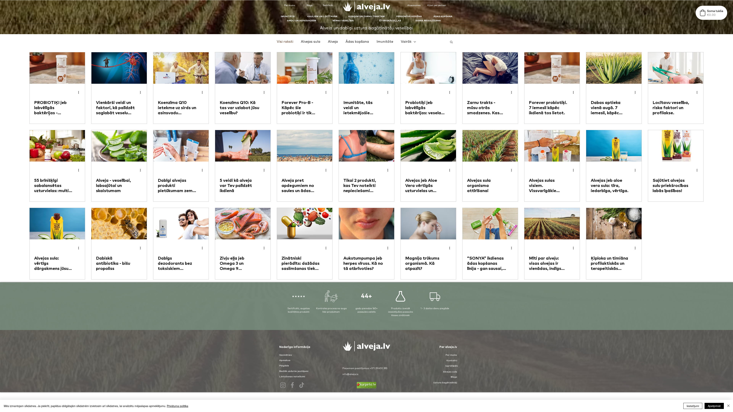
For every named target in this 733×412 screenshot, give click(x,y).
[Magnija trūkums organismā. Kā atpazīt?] (428, 223)
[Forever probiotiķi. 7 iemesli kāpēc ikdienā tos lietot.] (552, 68)
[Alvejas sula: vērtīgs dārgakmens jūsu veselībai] (57, 223)
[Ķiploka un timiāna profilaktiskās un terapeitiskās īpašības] (614, 223)
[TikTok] (301, 385)
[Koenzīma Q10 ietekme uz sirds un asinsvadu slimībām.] (181, 68)
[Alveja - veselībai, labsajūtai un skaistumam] (119, 146)
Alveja (333, 41)
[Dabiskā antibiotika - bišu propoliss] (119, 223)
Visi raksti (285, 41)
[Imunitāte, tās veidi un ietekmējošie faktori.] (366, 68)
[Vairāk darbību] (79, 92)
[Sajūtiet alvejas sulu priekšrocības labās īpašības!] (675, 146)
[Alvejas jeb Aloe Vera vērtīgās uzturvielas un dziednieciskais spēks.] (428, 146)
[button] (451, 42)
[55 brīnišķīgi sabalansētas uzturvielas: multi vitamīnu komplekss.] (57, 146)
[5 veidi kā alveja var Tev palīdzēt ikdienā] (242, 146)
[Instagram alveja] (283, 385)
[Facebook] (292, 385)
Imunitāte (385, 41)
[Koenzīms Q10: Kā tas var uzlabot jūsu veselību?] (242, 68)
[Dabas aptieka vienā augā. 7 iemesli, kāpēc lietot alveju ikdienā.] (614, 68)
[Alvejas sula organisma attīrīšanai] (490, 146)
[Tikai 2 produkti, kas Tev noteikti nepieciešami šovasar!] (366, 146)
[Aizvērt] (728, 406)
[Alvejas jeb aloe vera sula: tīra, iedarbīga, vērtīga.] (614, 146)
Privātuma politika (177, 406)
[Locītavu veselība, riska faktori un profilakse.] (675, 68)
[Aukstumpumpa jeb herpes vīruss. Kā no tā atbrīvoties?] (366, 223)
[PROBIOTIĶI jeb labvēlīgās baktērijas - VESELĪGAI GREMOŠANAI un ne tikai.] (57, 68)
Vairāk (406, 41)
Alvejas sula (310, 41)
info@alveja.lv (350, 374)
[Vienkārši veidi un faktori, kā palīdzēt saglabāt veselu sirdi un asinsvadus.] (119, 68)
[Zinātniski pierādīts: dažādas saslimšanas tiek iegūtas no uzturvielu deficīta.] (304, 223)
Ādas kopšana (357, 41)
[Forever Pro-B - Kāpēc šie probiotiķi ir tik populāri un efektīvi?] (304, 68)
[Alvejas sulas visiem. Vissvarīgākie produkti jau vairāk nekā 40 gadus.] (552, 146)
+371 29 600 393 (378, 368)
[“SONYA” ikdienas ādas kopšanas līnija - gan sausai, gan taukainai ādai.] (490, 223)
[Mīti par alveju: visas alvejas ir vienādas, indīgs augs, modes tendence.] (552, 223)
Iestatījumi (693, 406)
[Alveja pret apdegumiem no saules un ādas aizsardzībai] (304, 146)
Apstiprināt (714, 406)
